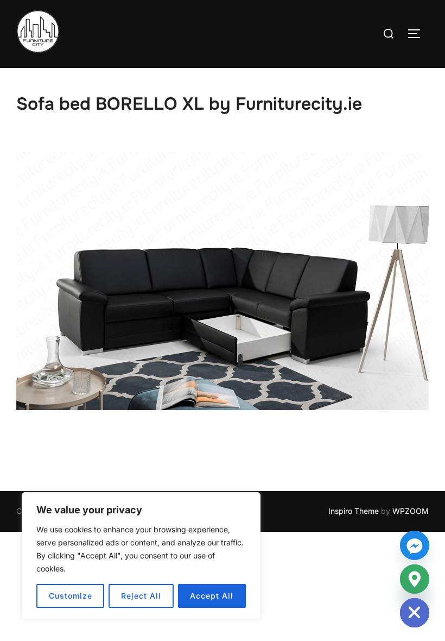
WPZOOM (410, 511)
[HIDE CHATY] (414, 612)
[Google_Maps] (414, 579)
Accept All (211, 595)
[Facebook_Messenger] (414, 545)
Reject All (141, 595)
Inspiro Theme (353, 511)
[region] (141, 555)
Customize (70, 595)
